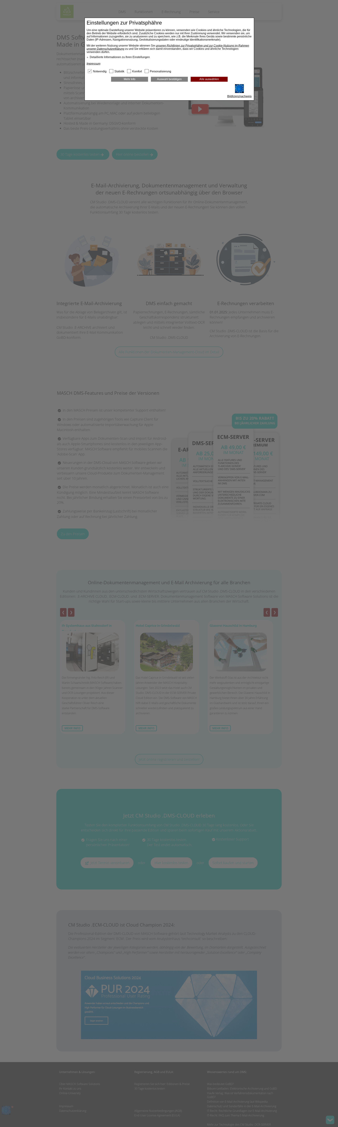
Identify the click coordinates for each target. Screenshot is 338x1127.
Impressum (93, 63)
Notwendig (100, 71)
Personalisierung (160, 71)
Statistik (119, 71)
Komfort (137, 71)
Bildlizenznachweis (239, 96)
